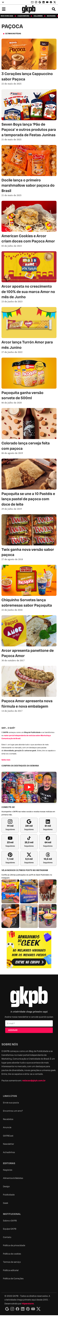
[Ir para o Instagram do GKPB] (36, 2)
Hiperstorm (28, 1303)
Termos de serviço (12, 1261)
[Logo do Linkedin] (22, 1309)
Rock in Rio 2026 (7, 16)
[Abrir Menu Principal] (3, 9)
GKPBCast (8, 1135)
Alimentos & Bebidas (13, 1178)
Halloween (38, 16)
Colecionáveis (23, 16)
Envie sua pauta (11, 1102)
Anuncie (7, 1127)
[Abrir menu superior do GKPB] (2, 2)
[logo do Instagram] (7, 1309)
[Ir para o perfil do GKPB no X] (55, 2)
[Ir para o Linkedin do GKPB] (43, 2)
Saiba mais (5, 760)
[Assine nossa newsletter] (32, 2)
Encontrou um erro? (13, 1110)
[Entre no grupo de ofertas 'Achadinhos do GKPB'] (29, 949)
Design (6, 1186)
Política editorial (10, 1270)
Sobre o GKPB (10, 1220)
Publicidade (9, 1194)
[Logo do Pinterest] (27, 1309)
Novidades (51, 16)
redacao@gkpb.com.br (34, 1080)
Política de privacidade (14, 1245)
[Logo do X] (38, 1309)
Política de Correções (13, 1278)
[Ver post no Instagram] (10, 891)
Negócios (7, 1169)
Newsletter (8, 1143)
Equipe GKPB (9, 1228)
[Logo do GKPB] (29, 997)
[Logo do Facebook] (17, 1309)
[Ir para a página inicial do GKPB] (29, 9)
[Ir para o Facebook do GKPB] (51, 2)
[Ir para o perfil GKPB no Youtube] (47, 2)
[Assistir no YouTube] (29, 787)
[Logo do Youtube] (33, 1309)
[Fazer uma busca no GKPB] (53, 9)
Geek (5, 1203)
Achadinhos (9, 1152)
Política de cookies (12, 1253)
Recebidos (8, 1119)
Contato (7, 1237)
